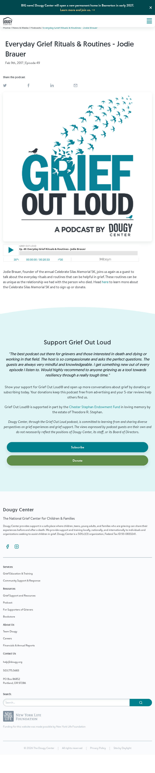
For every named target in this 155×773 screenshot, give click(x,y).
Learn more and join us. (75, 10)
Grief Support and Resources (19, 595)
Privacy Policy (98, 748)
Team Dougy (10, 631)
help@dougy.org (12, 662)
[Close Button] (150, 7)
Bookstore (9, 616)
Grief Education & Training (18, 573)
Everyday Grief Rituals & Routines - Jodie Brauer (70, 28)
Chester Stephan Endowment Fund (94, 407)
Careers (7, 638)
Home (6, 28)
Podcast (7, 602)
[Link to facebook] (8, 547)
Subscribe (77, 447)
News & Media (20, 28)
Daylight (126, 748)
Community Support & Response (21, 580)
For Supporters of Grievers (18, 609)
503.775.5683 (11, 670)
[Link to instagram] (17, 547)
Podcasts (36, 28)
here (105, 282)
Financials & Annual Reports (19, 645)
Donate (77, 460)
